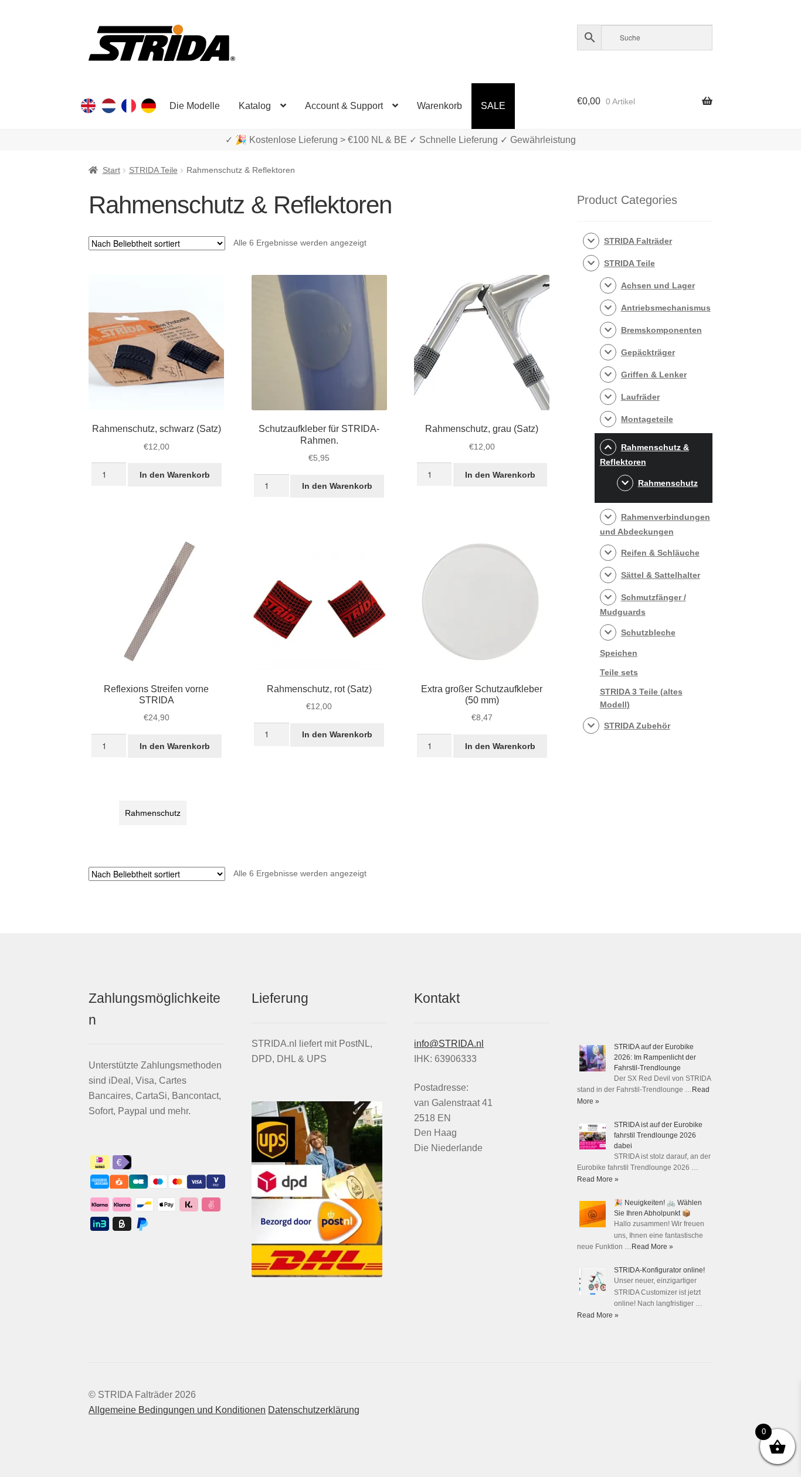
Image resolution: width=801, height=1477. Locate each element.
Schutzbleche (648, 632)
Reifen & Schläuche (660, 552)
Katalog (255, 106)
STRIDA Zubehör (637, 725)
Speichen (618, 653)
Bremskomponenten (661, 330)
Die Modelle (194, 106)
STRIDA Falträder (638, 241)
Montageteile (647, 419)
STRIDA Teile (153, 170)
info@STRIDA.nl (449, 1044)
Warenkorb (439, 106)
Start (111, 170)
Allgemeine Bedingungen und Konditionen (177, 1410)
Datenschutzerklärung (313, 1410)
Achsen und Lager (658, 285)
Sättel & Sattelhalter (660, 575)
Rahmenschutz (153, 813)
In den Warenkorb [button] (175, 474)
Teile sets (619, 672)
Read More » (598, 1179)
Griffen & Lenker (654, 374)
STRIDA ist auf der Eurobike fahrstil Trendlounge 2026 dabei (658, 1135)
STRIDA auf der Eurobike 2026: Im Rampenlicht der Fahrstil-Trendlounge (655, 1057)
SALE (493, 106)
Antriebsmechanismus (666, 307)
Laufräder (640, 396)
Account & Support (344, 106)
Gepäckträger (648, 352)
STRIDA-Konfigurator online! (659, 1270)
